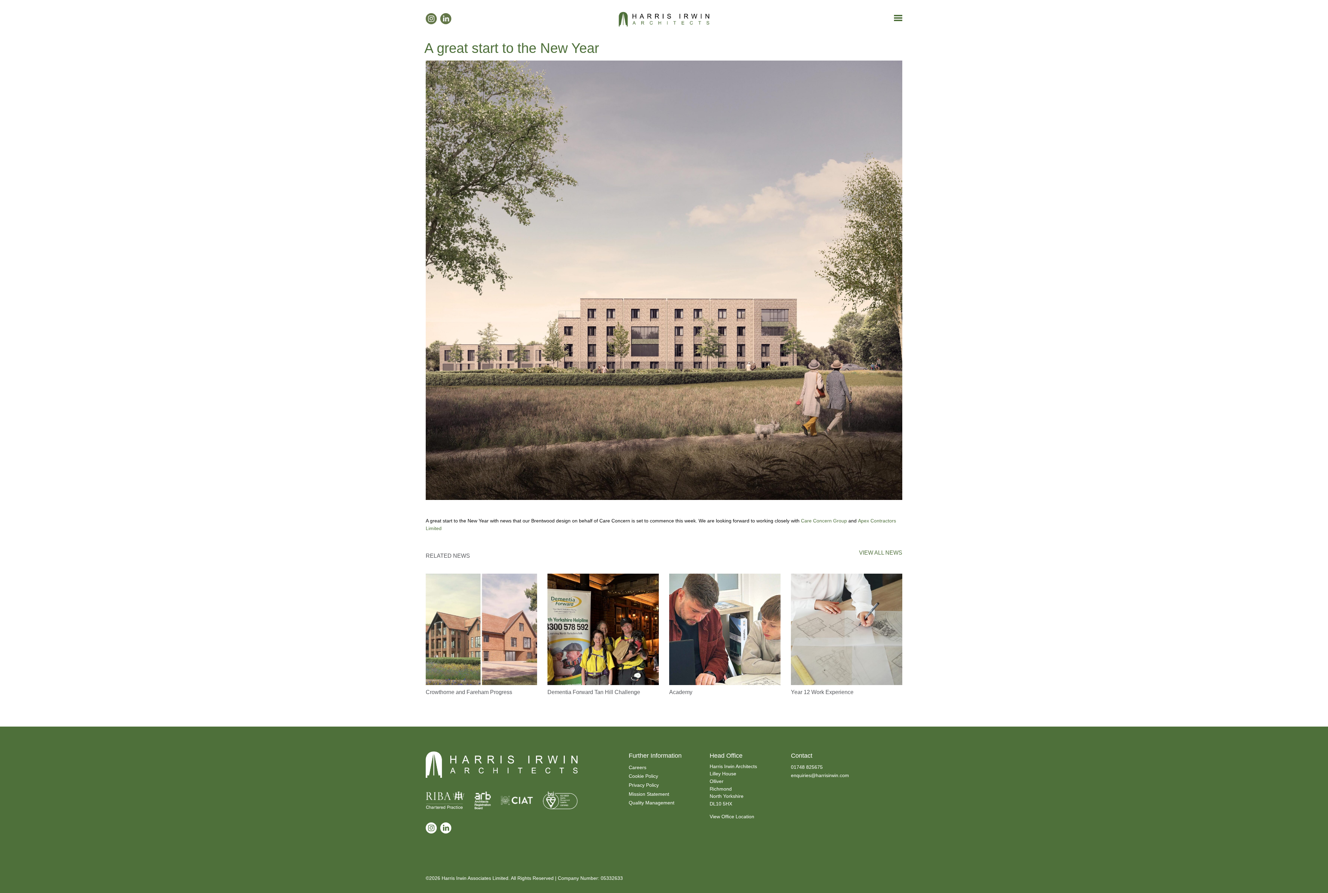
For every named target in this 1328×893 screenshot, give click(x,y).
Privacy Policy (644, 785)
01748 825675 (807, 767)
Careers (637, 767)
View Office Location (732, 816)
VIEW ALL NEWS (880, 553)
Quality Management (651, 802)
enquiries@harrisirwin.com (820, 775)
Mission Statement (649, 794)
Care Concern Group (824, 520)
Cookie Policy (643, 776)
